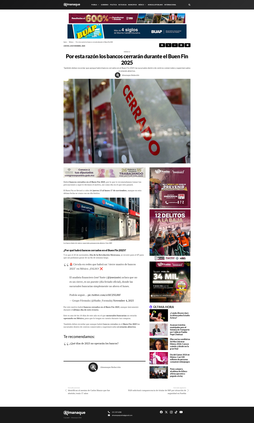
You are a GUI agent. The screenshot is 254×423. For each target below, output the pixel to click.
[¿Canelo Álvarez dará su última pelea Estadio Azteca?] (159, 315)
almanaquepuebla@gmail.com (122, 415)
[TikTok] (176, 412)
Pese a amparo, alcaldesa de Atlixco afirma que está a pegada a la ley (178, 372)
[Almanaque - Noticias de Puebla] (72, 5)
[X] (166, 412)
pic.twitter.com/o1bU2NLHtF (104, 295)
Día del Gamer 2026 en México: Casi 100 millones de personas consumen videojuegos (180, 358)
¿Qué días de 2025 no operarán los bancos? (93, 343)
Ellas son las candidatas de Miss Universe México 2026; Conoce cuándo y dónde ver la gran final (180, 344)
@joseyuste (113, 277)
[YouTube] (181, 412)
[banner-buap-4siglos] (127, 31)
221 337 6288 (116, 412)
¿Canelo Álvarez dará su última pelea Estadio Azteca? (180, 315)
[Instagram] (171, 412)
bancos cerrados (110, 324)
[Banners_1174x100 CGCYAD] (127, 18)
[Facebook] (161, 412)
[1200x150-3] (105, 172)
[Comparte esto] (162, 45)
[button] (98, 5)
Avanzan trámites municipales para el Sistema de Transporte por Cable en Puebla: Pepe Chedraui (180, 330)
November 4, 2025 (123, 300)
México (127, 52)
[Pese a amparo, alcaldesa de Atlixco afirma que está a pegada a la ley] (159, 372)
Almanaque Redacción (130, 75)
